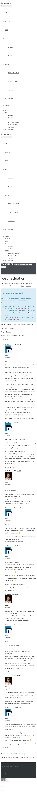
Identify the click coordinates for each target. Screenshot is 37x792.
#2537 (18, 594)
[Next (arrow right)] (3, 786)
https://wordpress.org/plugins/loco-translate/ (18, 703)
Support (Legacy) (18, 324)
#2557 (19, 707)
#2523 (19, 471)
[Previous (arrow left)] (1, 786)
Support (3, 324)
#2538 (19, 624)
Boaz (6, 482)
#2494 (19, 344)
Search (3, 267)
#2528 (19, 545)
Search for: (7, 264)
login (22, 286)
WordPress (5, 773)
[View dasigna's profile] (8, 352)
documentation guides (22, 308)
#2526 (19, 507)
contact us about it (14, 319)
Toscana (8, 332)
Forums (9, 324)
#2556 (19, 675)
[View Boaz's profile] (8, 479)
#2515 (19, 422)
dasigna (7, 355)
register (28, 286)
